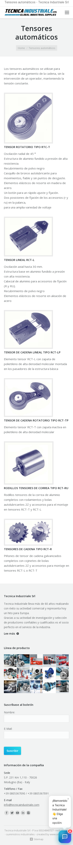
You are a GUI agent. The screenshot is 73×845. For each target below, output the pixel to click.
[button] (65, 837)
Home (21, 48)
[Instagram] (28, 812)
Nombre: (9, 712)
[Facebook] (6, 812)
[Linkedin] (23, 812)
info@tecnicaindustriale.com (21, 805)
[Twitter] (12, 812)
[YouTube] (17, 812)
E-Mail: (8, 729)
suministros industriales (20, 834)
